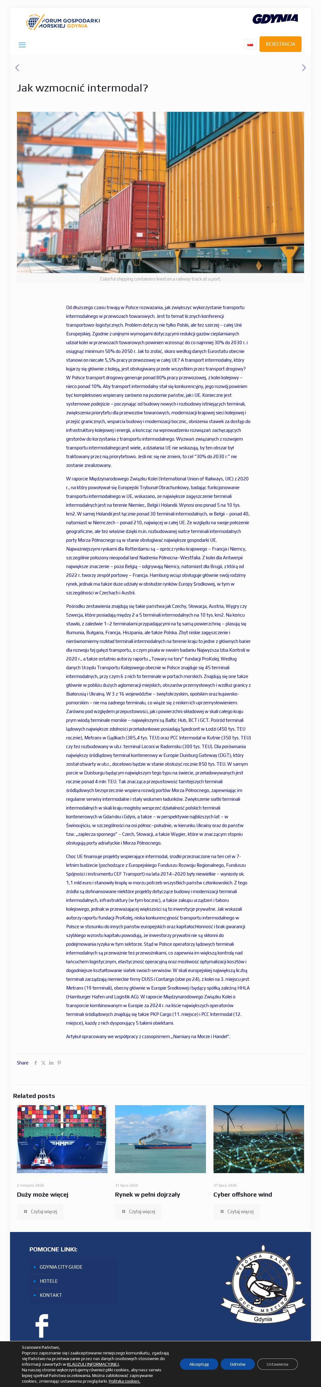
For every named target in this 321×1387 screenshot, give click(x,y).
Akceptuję (199, 1364)
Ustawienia (277, 1364)
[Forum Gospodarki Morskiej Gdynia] (63, 22)
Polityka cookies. (124, 1381)
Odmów (237, 1364)
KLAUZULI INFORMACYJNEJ (93, 1364)
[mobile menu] (22, 44)
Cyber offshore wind (242, 1194)
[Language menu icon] (250, 44)
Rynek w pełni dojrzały (147, 1194)
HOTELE (49, 1281)
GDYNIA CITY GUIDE (61, 1267)
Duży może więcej (42, 1194)
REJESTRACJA (280, 44)
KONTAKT (51, 1295)
